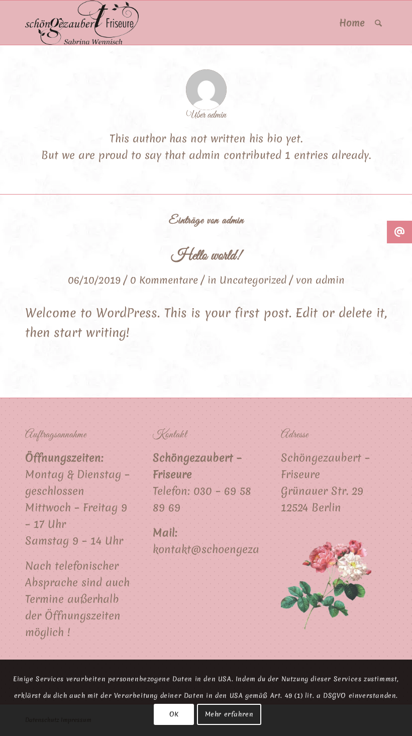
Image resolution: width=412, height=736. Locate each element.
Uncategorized (253, 280)
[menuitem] (352, 23)
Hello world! (206, 255)
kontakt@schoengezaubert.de (226, 549)
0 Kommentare (164, 280)
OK (174, 714)
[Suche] (378, 23)
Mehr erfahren (229, 714)
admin (330, 280)
